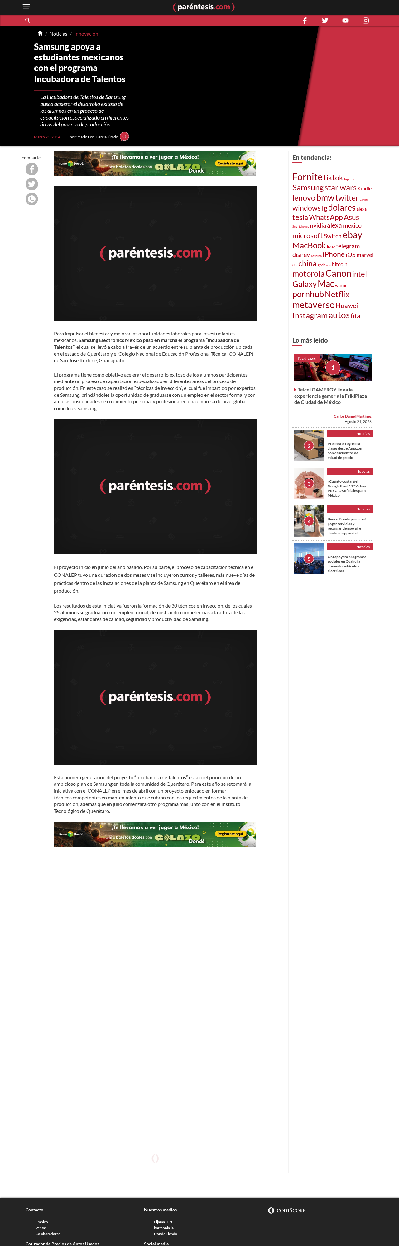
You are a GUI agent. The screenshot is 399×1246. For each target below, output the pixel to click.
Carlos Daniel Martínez (353, 416)
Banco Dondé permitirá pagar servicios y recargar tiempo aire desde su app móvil (347, 526)
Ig (324, 208)
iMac (331, 246)
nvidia (318, 225)
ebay (352, 234)
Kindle (365, 188)
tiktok (333, 177)
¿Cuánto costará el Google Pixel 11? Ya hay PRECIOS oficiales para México (347, 488)
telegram (348, 245)
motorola (308, 273)
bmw (325, 197)
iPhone (334, 254)
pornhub (308, 294)
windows (306, 207)
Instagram (310, 315)
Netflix (337, 294)
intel (359, 273)
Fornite (307, 176)
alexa (362, 208)
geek (321, 265)
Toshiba (316, 256)
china (307, 263)
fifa (355, 316)
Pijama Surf (163, 1222)
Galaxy (304, 283)
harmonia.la (164, 1227)
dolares (342, 207)
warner (342, 285)
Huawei (347, 305)
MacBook (309, 245)
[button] (28, 20)
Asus (351, 217)
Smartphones (300, 226)
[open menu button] (26, 7)
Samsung (308, 187)
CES (294, 265)
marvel (365, 254)
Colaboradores (48, 1233)
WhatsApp (326, 217)
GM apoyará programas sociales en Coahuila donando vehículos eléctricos (347, 563)
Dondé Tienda (165, 1233)
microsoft (307, 235)
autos (339, 315)
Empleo (42, 1222)
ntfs (328, 265)
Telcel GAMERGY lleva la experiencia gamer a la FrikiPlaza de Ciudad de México (330, 395)
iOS (351, 254)
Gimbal (364, 199)
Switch (333, 236)
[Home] (40, 34)
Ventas (41, 1227)
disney (301, 254)
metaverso (313, 304)
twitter (347, 197)
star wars (340, 187)
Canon (338, 273)
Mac (326, 283)
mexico (352, 225)
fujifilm (349, 179)
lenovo (303, 197)
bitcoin (339, 264)
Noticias (58, 33)
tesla (300, 216)
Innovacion (86, 33)
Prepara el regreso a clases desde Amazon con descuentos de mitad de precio (345, 450)
